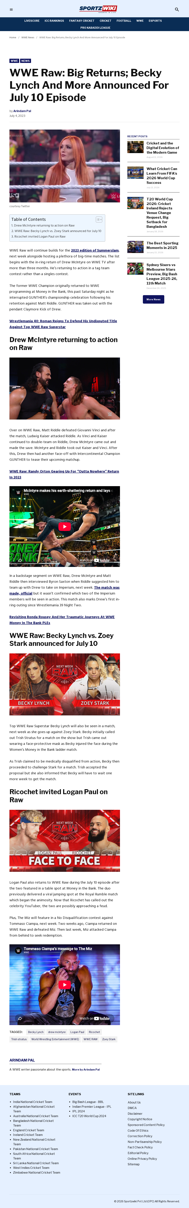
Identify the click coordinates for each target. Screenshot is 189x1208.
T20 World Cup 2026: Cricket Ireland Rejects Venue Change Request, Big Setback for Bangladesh (160, 213)
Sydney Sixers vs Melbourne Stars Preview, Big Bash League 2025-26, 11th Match (162, 274)
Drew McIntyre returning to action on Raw (44, 225)
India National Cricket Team (32, 1102)
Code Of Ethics (138, 1130)
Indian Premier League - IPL (91, 1106)
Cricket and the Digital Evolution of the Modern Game (163, 148)
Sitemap (134, 1164)
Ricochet (94, 1032)
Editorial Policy (138, 1153)
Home (12, 37)
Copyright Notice (140, 1119)
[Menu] (11, 9)
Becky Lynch (36, 1032)
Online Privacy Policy (142, 1159)
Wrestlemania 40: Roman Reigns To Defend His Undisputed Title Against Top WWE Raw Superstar (63, 324)
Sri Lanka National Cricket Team (36, 1163)
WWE (140, 20)
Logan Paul (77, 1032)
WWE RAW (91, 1039)
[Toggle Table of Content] (97, 219)
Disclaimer (135, 1113)
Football (124, 20)
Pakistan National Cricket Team (35, 1149)
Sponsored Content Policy (146, 1125)
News (25, 60)
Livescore (31, 20)
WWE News (27, 37)
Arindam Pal (22, 111)
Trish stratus (19, 1039)
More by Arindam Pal (86, 1069)
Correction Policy (140, 1136)
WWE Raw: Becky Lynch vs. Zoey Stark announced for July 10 (58, 231)
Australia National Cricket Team (35, 1116)
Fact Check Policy (140, 1147)
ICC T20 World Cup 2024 (89, 1116)
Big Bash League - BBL (88, 1102)
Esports (155, 20)
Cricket (105, 20)
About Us (134, 1102)
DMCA (132, 1108)
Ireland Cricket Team (28, 1135)
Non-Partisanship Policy (145, 1142)
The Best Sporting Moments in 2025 (162, 245)
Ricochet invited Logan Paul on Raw (40, 236)
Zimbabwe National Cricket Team (36, 1172)
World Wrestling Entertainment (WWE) (55, 1039)
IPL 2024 (78, 1111)
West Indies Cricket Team (31, 1168)
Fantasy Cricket (81, 20)
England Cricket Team (28, 1130)
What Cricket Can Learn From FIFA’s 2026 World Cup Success (162, 176)
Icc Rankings (54, 20)
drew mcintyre (57, 1032)
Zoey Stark (109, 1039)
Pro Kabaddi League (95, 27)
